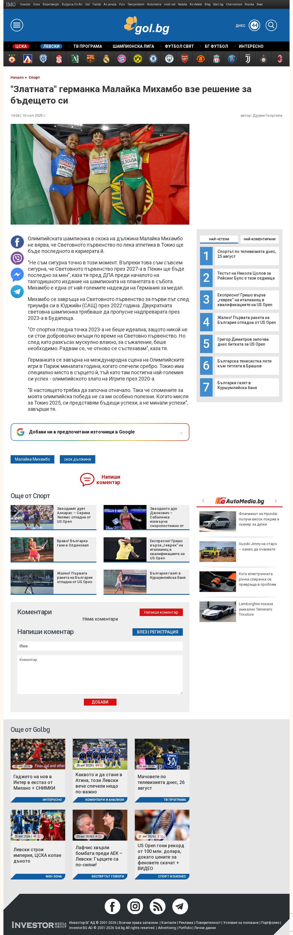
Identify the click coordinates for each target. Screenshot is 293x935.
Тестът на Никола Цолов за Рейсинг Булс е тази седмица (246, 275)
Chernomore (234, 4)
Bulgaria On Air (72, 4)
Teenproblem (136, 4)
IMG (11, 4)
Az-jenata (110, 4)
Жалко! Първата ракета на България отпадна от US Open (246, 320)
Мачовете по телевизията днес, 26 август (161, 782)
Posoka (249, 4)
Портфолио (270, 923)
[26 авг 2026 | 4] (100, 825)
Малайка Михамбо (32, 459)
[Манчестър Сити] (169, 58)
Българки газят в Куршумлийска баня (237, 385)
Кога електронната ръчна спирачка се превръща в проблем (257, 579)
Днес (246, 26)
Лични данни (205, 928)
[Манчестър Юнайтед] (200, 58)
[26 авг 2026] (162, 753)
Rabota (182, 4)
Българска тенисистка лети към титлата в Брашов (244, 363)
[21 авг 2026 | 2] (162, 825)
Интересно (52, 800)
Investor (25, 4)
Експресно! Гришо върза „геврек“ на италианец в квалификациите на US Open (244, 300)
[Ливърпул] (216, 58)
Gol (87, 4)
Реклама (186, 923)
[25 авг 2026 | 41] (38, 825)
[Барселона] (90, 58)
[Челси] (153, 58)
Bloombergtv (51, 4)
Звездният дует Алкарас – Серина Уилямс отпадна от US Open (74, 515)
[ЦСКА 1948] (58, 58)
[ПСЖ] (231, 58)
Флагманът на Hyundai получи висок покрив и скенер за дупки (259, 519)
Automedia (154, 4)
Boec (260, 4)
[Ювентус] (247, 58)
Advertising (167, 928)
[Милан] (279, 58)
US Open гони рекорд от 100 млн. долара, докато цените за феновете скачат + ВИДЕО (161, 857)
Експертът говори (108, 876)
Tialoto (96, 4)
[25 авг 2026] (38, 753)
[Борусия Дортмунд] (137, 58)
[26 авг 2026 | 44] (100, 753)
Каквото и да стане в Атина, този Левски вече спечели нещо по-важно (99, 783)
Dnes (36, 4)
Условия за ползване (241, 923)
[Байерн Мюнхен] (121, 58)
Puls (122, 4)
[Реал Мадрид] (106, 58)
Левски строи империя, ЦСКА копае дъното (37, 855)
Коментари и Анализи (104, 800)
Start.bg (218, 4)
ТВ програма (175, 800)
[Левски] (27, 58)
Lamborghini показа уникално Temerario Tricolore (256, 609)
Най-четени (219, 239)
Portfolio (185, 928)
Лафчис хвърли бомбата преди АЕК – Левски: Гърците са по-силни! (99, 856)
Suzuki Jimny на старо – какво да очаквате (258, 546)
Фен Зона (53, 876)
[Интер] (263, 58)
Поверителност (208, 923)
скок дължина (77, 459)
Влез (142, 632)
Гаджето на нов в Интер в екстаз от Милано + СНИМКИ (34, 782)
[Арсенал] (184, 58)
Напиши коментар (108, 479)
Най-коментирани (260, 239)
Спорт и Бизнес (172, 876)
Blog (208, 4)
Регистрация (164, 632)
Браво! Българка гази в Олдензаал (73, 543)
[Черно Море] (43, 58)
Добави (100, 702)
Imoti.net (169, 4)
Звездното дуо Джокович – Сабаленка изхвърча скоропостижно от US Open (167, 519)
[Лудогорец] (74, 58)
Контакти (168, 923)
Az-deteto (196, 4)
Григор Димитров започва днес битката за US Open (243, 341)
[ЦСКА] (11, 58)
